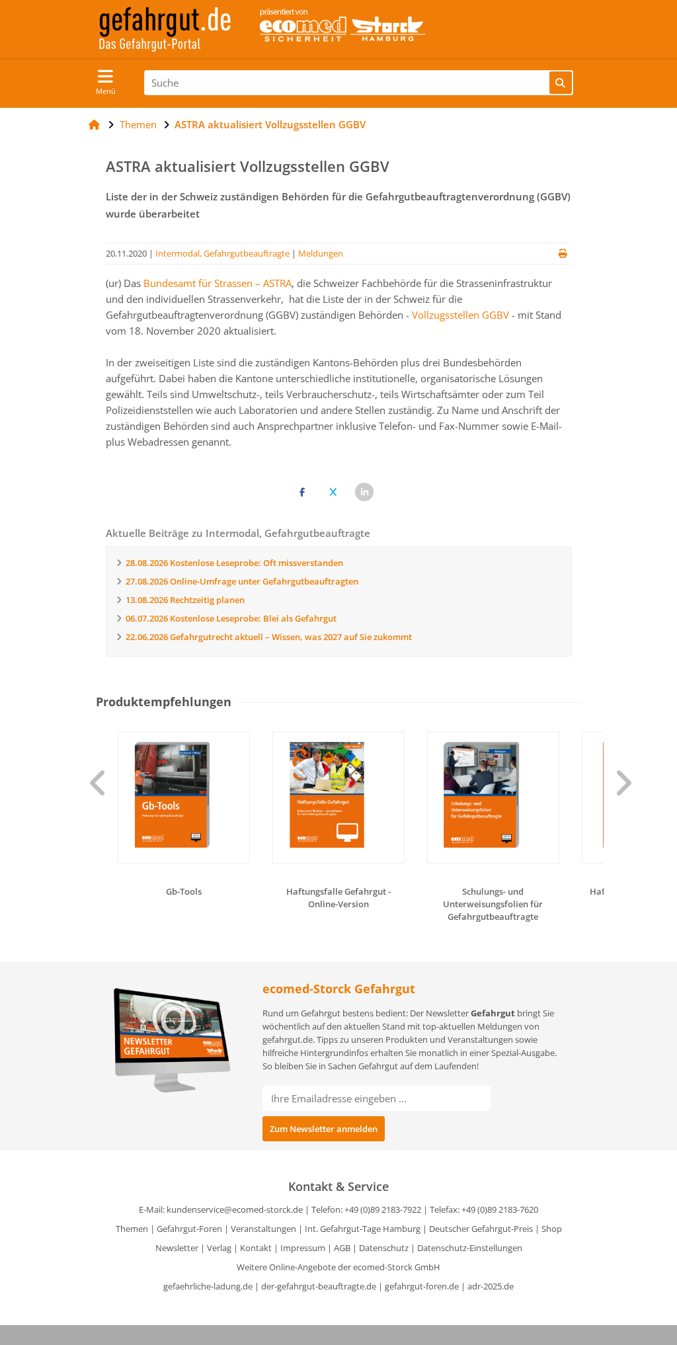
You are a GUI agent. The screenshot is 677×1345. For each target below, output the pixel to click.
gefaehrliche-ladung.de (208, 1286)
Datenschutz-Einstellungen (469, 1248)
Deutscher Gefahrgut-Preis (481, 1229)
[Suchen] (560, 82)
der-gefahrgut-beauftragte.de (318, 1286)
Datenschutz (384, 1248)
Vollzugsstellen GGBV (460, 314)
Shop (551, 1229)
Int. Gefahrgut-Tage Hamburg (362, 1229)
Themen (132, 1229)
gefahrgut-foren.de (422, 1286)
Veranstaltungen (263, 1229)
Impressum (302, 1248)
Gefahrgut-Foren (189, 1229)
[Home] (94, 124)
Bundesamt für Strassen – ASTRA (217, 283)
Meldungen (320, 253)
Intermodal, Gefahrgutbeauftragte (222, 253)
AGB (342, 1248)
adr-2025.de (490, 1286)
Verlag (219, 1248)
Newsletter (176, 1248)
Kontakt (256, 1248)
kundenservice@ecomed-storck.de (235, 1209)
